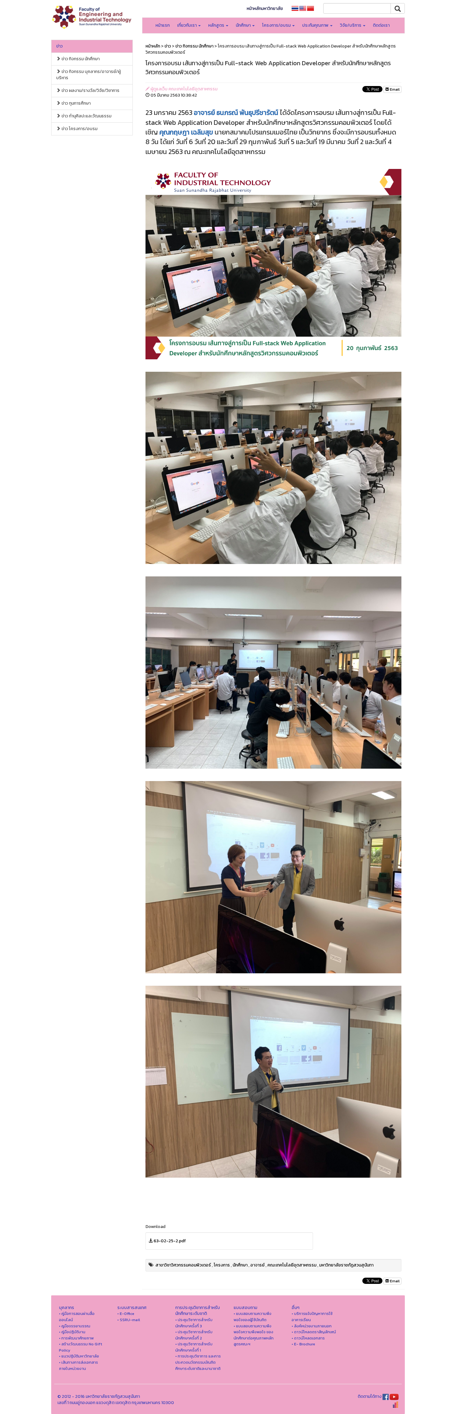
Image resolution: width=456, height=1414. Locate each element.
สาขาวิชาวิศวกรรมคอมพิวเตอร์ (183, 1265)
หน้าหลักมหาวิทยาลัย (265, 8)
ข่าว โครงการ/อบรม (78, 128)
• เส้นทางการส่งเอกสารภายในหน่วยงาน (78, 1365)
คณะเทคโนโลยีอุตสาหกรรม (291, 1265)
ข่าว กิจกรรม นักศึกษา (80, 59)
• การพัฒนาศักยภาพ (76, 1338)
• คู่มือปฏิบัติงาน (72, 1332)
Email (394, 89)
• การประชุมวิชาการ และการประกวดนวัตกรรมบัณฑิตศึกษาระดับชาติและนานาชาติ (198, 1362)
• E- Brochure (303, 1344)
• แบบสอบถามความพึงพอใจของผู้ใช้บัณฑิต (252, 1317)
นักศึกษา (240, 1265)
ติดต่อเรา (381, 25)
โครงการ (222, 1265)
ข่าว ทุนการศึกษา (75, 103)
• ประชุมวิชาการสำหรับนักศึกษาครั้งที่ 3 (193, 1323)
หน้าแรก (162, 25)
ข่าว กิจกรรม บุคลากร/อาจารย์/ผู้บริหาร (88, 74)
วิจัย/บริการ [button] (351, 25)
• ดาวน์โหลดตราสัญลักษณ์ (314, 1332)
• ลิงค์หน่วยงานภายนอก (312, 1326)
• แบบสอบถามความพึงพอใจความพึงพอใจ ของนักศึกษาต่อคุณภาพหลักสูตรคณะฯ (254, 1335)
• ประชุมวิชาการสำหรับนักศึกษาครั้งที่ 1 (193, 1347)
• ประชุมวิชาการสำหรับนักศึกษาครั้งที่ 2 (193, 1335)
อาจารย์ (257, 1265)
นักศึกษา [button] (244, 25)
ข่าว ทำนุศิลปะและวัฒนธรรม (85, 116)
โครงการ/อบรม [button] (277, 25)
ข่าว (59, 46)
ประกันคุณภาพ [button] (315, 25)
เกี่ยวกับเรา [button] (187, 25)
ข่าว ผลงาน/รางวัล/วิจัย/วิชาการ (89, 90)
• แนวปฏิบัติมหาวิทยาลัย (79, 1356)
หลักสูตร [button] (216, 25)
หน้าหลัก (152, 46)
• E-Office (125, 1313)
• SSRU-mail (128, 1320)
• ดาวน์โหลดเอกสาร (308, 1338)
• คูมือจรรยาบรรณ (74, 1326)
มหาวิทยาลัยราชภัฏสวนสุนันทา (346, 1265)
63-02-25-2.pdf (170, 1241)
